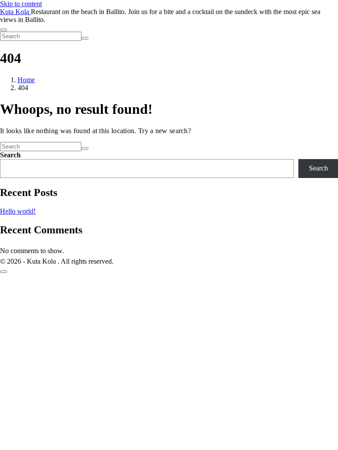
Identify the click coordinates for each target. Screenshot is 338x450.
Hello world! (18, 211)
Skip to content (21, 3)
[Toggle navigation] (3, 30)
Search (10, 155)
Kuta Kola (15, 11)
